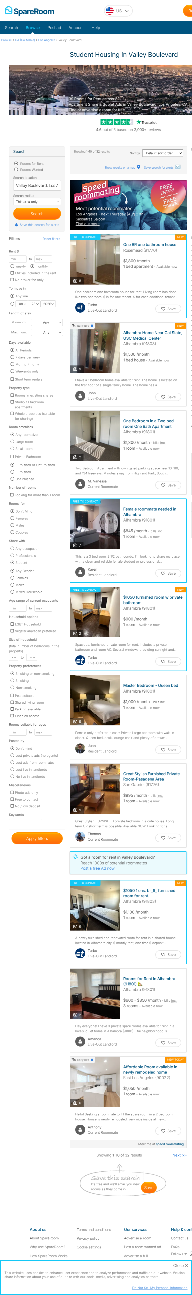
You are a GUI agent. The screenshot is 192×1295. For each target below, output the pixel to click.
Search (11, 27)
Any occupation (28, 549)
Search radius (23, 196)
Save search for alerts (159, 167)
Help (96, 27)
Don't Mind (24, 511)
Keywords (16, 816)
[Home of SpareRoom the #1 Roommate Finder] (29, 10)
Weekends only (27, 371)
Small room (24, 449)
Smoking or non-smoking (35, 674)
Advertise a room (137, 1238)
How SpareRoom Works (49, 1256)
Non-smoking (26, 688)
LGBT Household (28, 624)
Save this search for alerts (39, 225)
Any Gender (25, 571)
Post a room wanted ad (142, 1247)
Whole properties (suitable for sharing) (35, 416)
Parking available (27, 709)
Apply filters (37, 838)
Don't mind (24, 748)
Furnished (23, 472)
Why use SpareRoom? (47, 1247)
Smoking (22, 681)
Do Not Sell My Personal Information (160, 1288)
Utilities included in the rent (35, 273)
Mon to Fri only (27, 364)
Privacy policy (88, 1238)
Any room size (27, 435)
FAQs (175, 1247)
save (149, 1187)
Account (76, 27)
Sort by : (136, 153)
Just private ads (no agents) (37, 755)
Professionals (26, 556)
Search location (25, 178)
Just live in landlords (31, 769)
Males (20, 525)
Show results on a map (120, 167)
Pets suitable (24, 696)
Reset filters (51, 239)
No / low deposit (27, 806)
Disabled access (27, 716)
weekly (21, 266)
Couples (22, 532)
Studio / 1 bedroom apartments (29, 404)
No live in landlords (30, 776)
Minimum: (19, 322)
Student (21, 563)
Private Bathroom (28, 457)
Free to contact (26, 799)
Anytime (22, 296)
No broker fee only (29, 280)
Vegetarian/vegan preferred (35, 631)
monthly (42, 266)
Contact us (179, 1238)
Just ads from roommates (35, 762)
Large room (24, 442)
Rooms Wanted (31, 170)
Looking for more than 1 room (37, 495)
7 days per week (28, 357)
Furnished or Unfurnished (35, 465)
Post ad (54, 27)
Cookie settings (89, 1247)
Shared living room (29, 702)
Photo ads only (26, 793)
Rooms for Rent (31, 164)
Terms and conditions (94, 1229)
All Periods (24, 350)
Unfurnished (25, 479)
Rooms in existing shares (34, 395)
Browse (33, 27)
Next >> (179, 1155)
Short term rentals (28, 379)
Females (22, 518)
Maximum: (19, 332)
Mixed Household (29, 592)
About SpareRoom (44, 1238)
